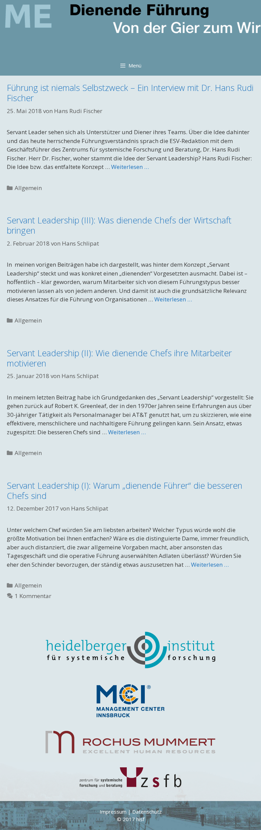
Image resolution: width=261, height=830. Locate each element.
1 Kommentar (33, 596)
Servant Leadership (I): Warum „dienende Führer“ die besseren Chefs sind (124, 490)
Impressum (113, 811)
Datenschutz (147, 811)
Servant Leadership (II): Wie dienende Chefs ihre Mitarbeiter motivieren (119, 358)
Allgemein (28, 188)
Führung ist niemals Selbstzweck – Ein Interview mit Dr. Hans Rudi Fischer (130, 93)
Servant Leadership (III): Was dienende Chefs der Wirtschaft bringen (119, 225)
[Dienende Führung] (132, 27)
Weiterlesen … (130, 167)
